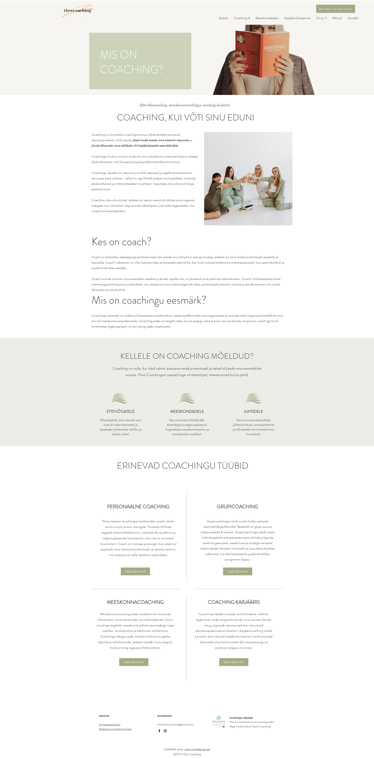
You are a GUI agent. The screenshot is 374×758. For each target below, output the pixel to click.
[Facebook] (159, 731)
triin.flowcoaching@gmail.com (175, 724)
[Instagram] (165, 731)
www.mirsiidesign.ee (197, 749)
